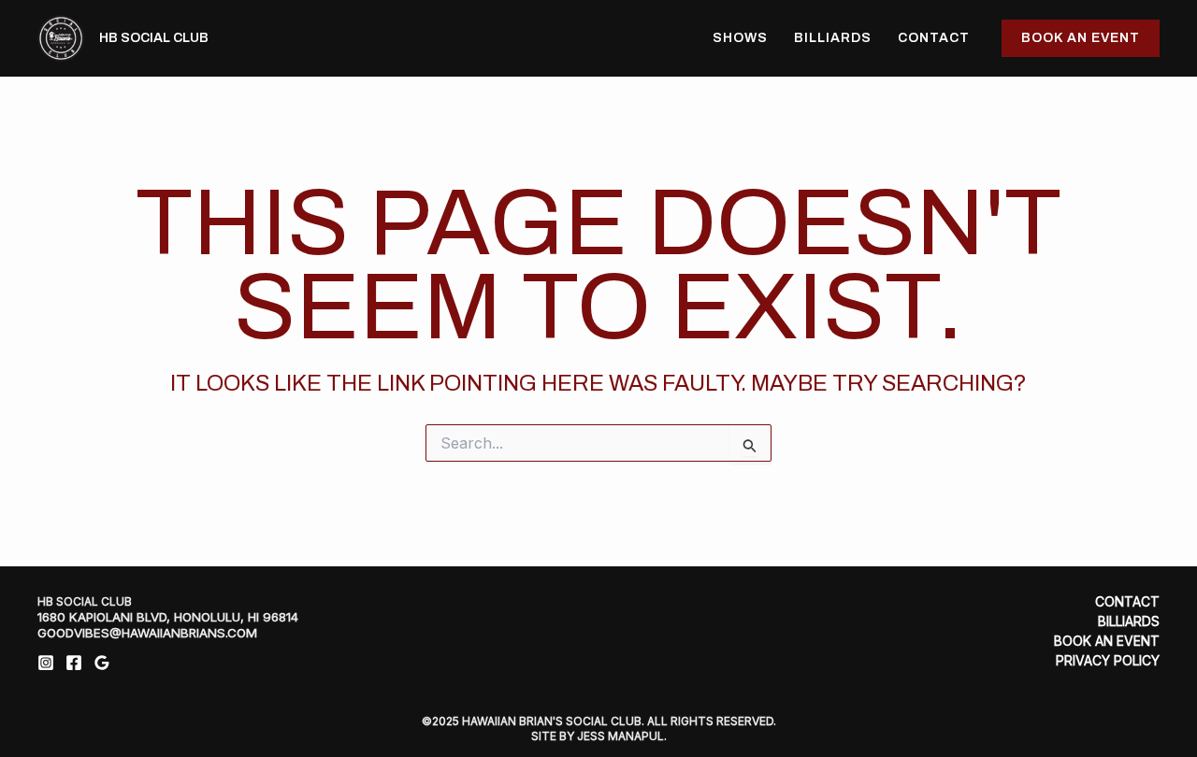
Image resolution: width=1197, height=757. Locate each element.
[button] (1081, 38)
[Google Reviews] (102, 662)
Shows (740, 38)
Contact (934, 38)
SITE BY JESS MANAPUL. (599, 736)
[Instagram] (45, 662)
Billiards (833, 38)
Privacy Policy (1108, 660)
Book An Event (1107, 641)
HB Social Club (154, 38)
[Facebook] (73, 662)
